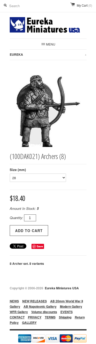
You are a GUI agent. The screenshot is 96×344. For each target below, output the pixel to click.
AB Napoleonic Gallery (40, 306)
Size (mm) (18, 169)
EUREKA (48, 54)
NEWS (14, 301)
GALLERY (29, 322)
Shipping (65, 317)
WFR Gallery (19, 311)
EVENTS (66, 311)
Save (40, 246)
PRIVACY (34, 317)
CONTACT (17, 317)
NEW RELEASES (34, 301)
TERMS (50, 317)
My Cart (84, 5)
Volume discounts (44, 311)
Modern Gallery (71, 306)
